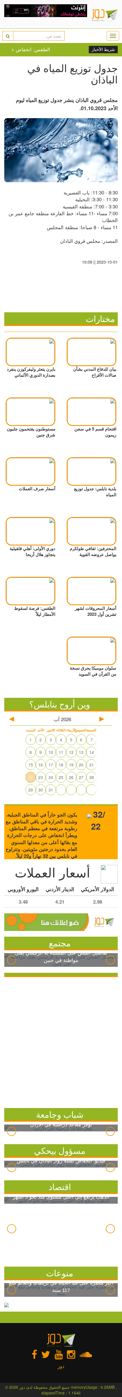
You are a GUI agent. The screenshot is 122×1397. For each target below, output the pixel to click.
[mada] (45, 14)
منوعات (59, 1273)
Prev (11, 960)
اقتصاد (60, 1186)
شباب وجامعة (59, 1114)
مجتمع (60, 943)
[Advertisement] (61, 1041)
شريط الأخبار (103, 49)
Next (110, 960)
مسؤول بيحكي (59, 1150)
